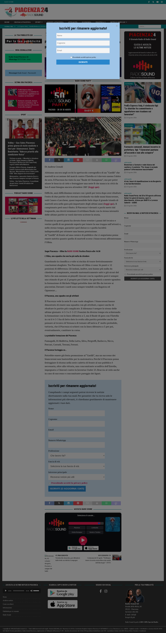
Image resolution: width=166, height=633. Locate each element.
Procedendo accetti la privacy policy (84, 57)
